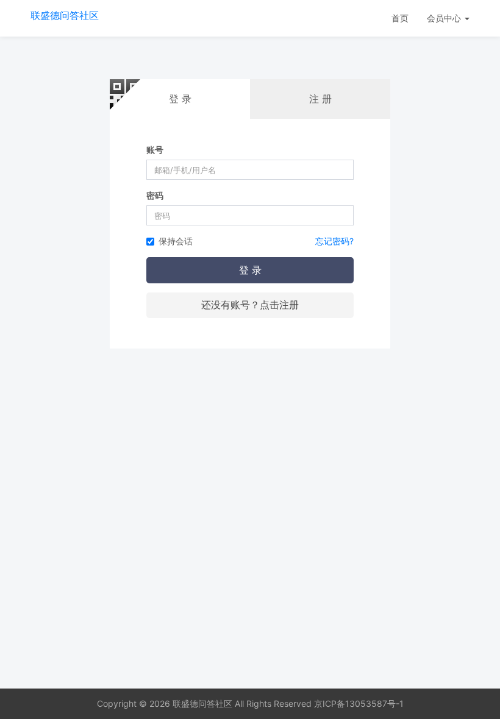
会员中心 (445, 18)
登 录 (250, 270)
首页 (400, 18)
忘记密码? (334, 241)
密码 (154, 195)
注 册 (320, 99)
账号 (154, 149)
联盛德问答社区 (64, 15)
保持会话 (176, 241)
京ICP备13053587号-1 (359, 703)
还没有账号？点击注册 (250, 305)
